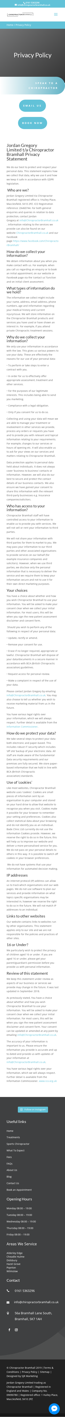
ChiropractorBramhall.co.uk (32, 232)
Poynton (11, 1267)
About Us (12, 1170)
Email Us (32, 105)
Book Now (32, 123)
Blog (9, 1176)
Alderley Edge (15, 1253)
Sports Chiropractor (18, 1143)
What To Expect (15, 1150)
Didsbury (12, 1260)
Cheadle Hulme (15, 1256)
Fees (9, 1157)
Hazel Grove (13, 1264)
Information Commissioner (22, 726)
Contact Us (13, 1183)
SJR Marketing (30, 1376)
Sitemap (45, 1372)
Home (10, 25)
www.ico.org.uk (48, 1081)
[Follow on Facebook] (9, 1330)
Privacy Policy (29, 1372)
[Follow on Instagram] (16, 1330)
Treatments (13, 1137)
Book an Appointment (19, 1189)
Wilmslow (12, 1271)
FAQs (9, 1163)
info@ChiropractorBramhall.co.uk (38, 220)
